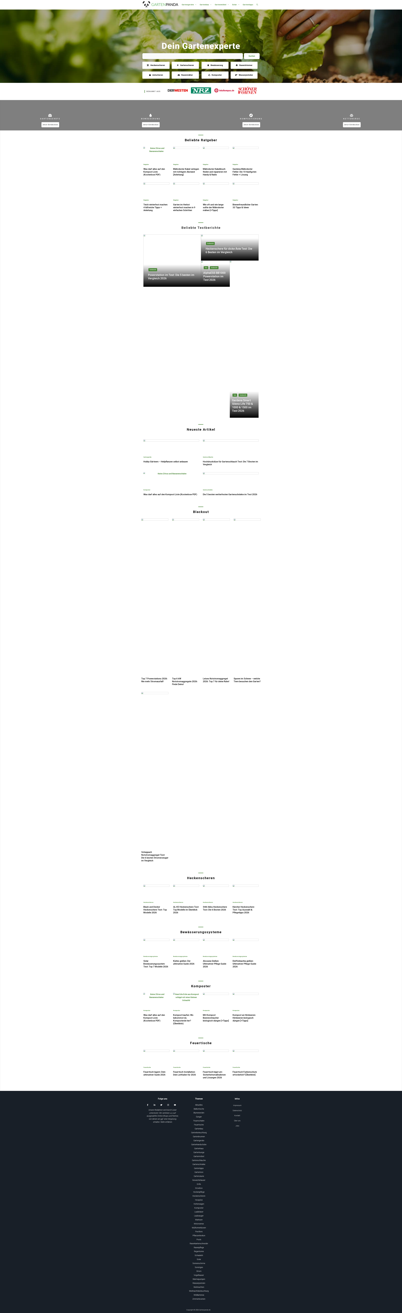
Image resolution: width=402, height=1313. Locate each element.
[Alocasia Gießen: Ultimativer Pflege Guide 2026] (216, 953)
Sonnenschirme (199, 1263)
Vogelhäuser (199, 1275)
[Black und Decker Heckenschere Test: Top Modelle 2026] (156, 899)
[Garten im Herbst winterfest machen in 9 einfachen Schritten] (186, 196)
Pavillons (199, 1231)
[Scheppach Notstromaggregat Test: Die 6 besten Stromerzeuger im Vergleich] (154, 847)
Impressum (237, 1105)
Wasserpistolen (199, 1283)
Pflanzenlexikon (199, 1235)
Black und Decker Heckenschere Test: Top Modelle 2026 (155, 910)
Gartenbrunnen (199, 1136)
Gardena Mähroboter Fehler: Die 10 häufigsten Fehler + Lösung (244, 172)
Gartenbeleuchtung (199, 1132)
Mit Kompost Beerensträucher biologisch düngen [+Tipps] (216, 1018)
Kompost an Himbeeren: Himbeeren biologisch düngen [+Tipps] (244, 1018)
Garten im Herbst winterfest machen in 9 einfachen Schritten (184, 207)
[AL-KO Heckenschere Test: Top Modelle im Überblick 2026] (186, 899)
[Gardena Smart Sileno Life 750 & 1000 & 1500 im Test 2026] (244, 416)
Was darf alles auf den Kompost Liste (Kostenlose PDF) (154, 172)
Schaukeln (199, 1255)
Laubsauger (199, 1216)
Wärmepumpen (199, 1279)
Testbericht (152, 269)
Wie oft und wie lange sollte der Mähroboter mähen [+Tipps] (213, 207)
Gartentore (199, 1172)
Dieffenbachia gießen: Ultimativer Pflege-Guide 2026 (244, 964)
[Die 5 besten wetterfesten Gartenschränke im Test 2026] (231, 486)
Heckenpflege (199, 1192)
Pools (198, 1239)
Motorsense (199, 1224)
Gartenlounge (198, 1152)
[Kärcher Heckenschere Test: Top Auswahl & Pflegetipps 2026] (246, 899)
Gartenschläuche (199, 1160)
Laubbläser (198, 1212)
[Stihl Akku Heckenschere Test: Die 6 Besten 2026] (216, 899)
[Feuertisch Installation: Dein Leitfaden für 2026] (186, 1064)
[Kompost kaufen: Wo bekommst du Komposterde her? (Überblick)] (186, 1007)
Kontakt (237, 1116)
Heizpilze (199, 1200)
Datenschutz (237, 1111)
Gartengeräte (188, 5)
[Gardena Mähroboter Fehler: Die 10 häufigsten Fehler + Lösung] (246, 161)
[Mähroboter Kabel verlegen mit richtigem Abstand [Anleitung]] (186, 161)
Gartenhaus (199, 1148)
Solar (234, 5)
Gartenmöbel (220, 5)
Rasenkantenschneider (199, 1243)
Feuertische (199, 1125)
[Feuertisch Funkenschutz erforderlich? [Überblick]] (246, 1064)
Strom (198, 1271)
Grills (199, 1184)
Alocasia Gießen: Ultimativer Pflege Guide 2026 (214, 964)
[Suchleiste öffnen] (257, 5)
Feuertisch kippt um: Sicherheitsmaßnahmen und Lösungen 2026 (214, 1075)
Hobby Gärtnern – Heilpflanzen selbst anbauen (165, 461)
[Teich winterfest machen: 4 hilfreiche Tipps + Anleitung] (156, 196)
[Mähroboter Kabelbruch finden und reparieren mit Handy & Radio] (216, 161)
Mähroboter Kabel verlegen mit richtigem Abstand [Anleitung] (186, 172)
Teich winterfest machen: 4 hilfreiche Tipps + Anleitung (155, 207)
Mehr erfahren (166, 1122)
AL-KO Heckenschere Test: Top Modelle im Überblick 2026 (186, 910)
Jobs (237, 1126)
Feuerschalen (198, 1121)
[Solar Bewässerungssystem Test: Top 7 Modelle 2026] (156, 953)
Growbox (199, 1188)
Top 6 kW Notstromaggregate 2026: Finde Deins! (185, 681)
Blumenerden (198, 1113)
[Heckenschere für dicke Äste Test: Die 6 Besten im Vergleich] (230, 259)
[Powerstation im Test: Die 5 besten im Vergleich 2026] (172, 285)
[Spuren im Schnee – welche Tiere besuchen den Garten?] (247, 674)
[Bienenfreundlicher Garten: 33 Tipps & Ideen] (246, 196)
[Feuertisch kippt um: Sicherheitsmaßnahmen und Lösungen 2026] (216, 1064)
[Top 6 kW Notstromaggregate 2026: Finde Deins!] (185, 674)
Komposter (199, 1208)
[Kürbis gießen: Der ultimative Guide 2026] (186, 953)
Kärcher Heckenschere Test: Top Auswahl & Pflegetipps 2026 (243, 910)
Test (206, 267)
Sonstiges (199, 1267)
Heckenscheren (198, 1196)
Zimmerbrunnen (198, 1299)
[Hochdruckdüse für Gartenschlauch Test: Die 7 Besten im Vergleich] (231, 454)
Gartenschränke (199, 1164)
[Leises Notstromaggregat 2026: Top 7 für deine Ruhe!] (216, 674)
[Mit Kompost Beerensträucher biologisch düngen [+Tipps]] (216, 1007)
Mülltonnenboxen (199, 1228)
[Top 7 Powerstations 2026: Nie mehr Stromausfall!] (154, 674)
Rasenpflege (199, 1247)
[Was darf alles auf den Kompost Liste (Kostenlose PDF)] (156, 161)
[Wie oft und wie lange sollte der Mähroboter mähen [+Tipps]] (216, 196)
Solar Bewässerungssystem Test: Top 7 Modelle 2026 (155, 964)
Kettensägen (199, 1204)
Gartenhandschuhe (198, 1144)
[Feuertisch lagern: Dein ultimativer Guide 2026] (156, 1064)
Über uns (237, 1121)
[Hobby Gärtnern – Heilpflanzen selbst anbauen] (171, 454)
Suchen (252, 56)
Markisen (199, 1220)
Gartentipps (248, 5)
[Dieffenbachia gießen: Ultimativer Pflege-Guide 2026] (246, 953)
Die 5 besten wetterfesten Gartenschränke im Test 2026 (230, 494)
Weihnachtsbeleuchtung (199, 1291)
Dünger (199, 1117)
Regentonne (199, 1251)
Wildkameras (199, 1295)
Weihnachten (199, 1287)
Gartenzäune (199, 1176)
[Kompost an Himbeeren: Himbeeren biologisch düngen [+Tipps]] (246, 1007)
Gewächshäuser (198, 1180)
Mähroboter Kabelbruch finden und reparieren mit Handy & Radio (215, 172)
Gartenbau (204, 5)
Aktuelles (199, 1105)
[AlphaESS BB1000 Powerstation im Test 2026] (215, 285)
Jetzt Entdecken (50, 125)
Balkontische (199, 1109)
